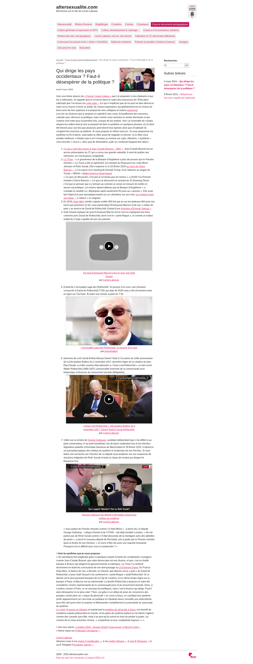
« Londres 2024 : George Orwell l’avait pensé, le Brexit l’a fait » (107, 627)
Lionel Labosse (111, 280)
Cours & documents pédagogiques (170, 24)
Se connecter (77, 658)
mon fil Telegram (138, 641)
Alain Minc (78, 201)
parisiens (132, 110)
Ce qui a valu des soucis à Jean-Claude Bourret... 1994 (92, 149)
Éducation (85, 48)
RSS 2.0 (100, 658)
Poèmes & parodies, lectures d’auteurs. (155, 42)
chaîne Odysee (116, 641)
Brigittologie (101, 24)
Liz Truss (68, 159)
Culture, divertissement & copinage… (120, 30)
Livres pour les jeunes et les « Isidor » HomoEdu (82, 42)
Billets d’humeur (83, 24)
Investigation (111, 351)
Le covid (60, 609)
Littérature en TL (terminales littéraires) (155, 36)
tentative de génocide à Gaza (120, 609)
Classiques (142, 24)
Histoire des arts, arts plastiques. (74, 36)
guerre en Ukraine (78, 609)
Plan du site (62, 658)
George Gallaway (97, 440)
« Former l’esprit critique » (97, 96)
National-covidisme (121, 42)
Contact (90, 658)
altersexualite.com (77, 7)
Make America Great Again (97, 173)
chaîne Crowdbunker (88, 641)
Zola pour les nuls (66, 48)
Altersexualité (64, 24)
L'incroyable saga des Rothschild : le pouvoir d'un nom (109, 347)
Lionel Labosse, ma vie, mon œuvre (113, 36)
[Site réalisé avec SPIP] (192, 656)
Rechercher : (171, 60)
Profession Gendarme (86, 630)
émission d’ (135, 208)
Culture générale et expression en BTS (77, 30)
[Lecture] (109, 246)
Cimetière (116, 24)
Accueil (59, 60)
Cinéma (129, 24)
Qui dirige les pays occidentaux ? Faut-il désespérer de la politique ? (179, 85)
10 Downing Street (128, 567)
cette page (91, 103)
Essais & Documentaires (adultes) (161, 30)
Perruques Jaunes (81, 645)
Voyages (183, 42)
